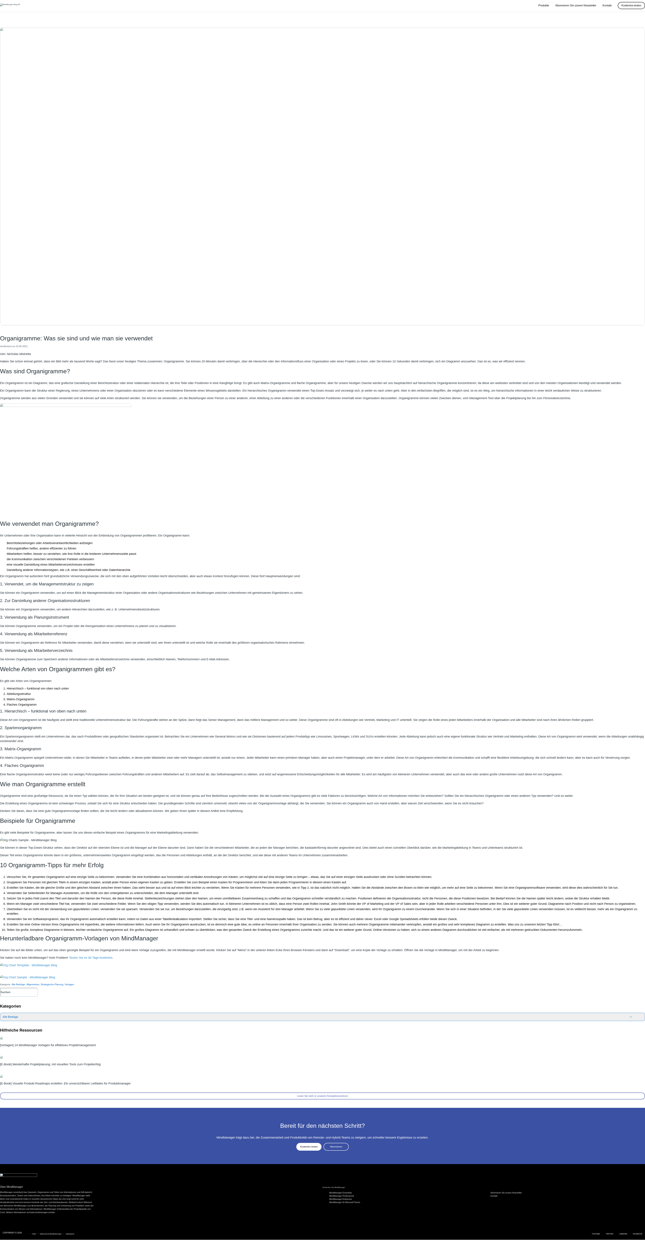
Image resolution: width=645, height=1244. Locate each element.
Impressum (70, 1234)
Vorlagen (69, 984)
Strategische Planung (52, 984)
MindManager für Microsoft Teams (344, 1202)
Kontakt (493, 1196)
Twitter (609, 1234)
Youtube (596, 1234)
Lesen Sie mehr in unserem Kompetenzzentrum (322, 1096)
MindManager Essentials (340, 1193)
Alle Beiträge (18, 984)
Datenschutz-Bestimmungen (51, 1234)
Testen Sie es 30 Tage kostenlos (90, 957)
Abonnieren (336, 1146)
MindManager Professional (341, 1196)
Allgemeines (32, 984)
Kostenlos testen (309, 1146)
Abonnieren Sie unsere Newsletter (506, 1193)
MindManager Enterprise (340, 1199)
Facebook (637, 1234)
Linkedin (623, 1234)
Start (34, 1234)
